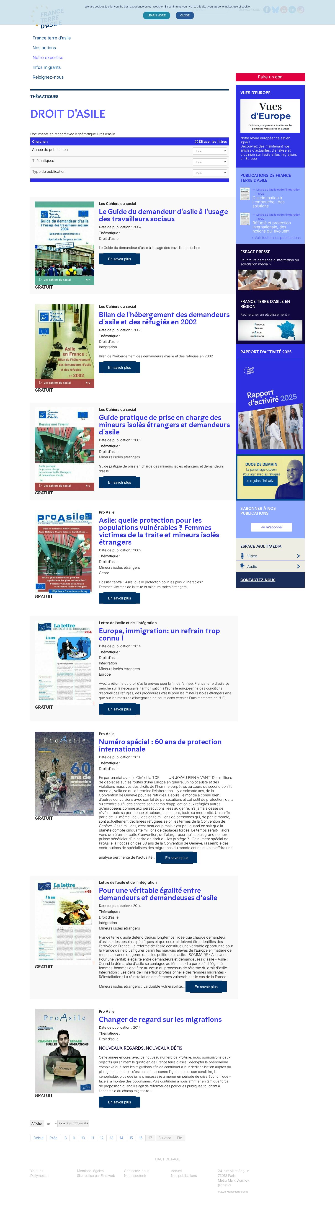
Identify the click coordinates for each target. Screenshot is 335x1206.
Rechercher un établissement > (265, 314)
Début (39, 1138)
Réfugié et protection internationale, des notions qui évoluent (272, 226)
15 (131, 1138)
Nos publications (184, 1175)
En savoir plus (119, 258)
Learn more (156, 15)
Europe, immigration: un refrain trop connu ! (159, 634)
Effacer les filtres (212, 141)
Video (252, 556)
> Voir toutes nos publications (276, 237)
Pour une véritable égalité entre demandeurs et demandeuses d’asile (158, 894)
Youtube (37, 1171)
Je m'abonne (271, 527)
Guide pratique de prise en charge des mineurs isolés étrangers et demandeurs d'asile (164, 424)
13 (111, 1138)
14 (121, 1138)
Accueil (176, 1171)
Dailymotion (39, 1175)
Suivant (164, 1138)
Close (185, 15)
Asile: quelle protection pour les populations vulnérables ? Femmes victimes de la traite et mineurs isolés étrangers (159, 531)
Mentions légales (90, 1171)
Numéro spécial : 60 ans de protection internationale (160, 745)
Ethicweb (108, 1175)
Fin (179, 1138)
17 (150, 1138)
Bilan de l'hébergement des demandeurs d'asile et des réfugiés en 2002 (164, 318)
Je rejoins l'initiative (260, 480)
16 (141, 1138)
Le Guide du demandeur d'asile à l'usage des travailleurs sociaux (163, 215)
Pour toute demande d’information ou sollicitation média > (269, 262)
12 (102, 1138)
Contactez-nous (136, 1171)
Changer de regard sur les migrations (160, 1019)
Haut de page (167, 1159)
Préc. (54, 1138)
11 (92, 1138)
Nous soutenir (135, 1175)
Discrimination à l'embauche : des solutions (269, 201)
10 (83, 1138)
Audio (252, 566)
